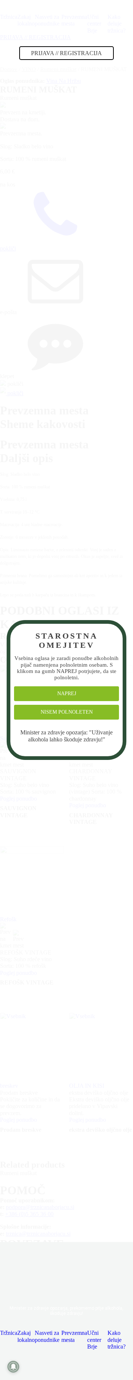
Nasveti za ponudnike (47, 1336)
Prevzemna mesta (74, 1336)
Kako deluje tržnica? (117, 1340)
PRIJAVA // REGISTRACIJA (66, 53)
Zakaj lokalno (26, 1336)
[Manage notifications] (13, 1367)
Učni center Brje (94, 1340)
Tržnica (8, 1333)
